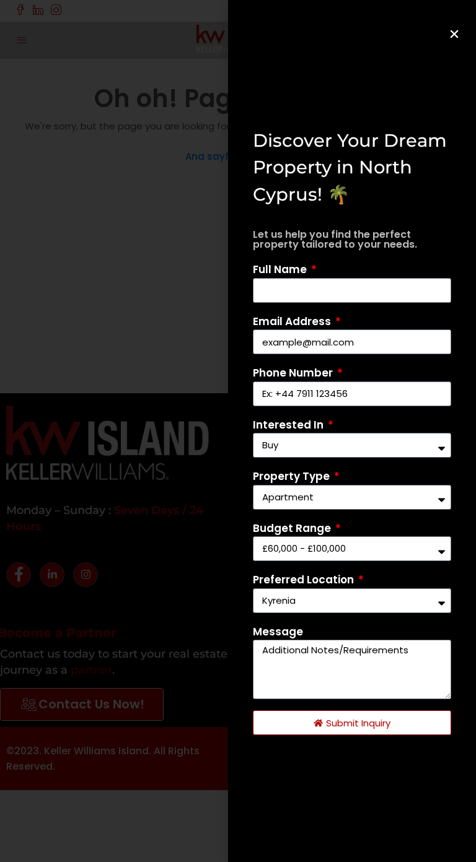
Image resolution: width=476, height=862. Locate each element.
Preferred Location (304, 579)
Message (278, 631)
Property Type (292, 476)
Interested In (289, 424)
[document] (238, 431)
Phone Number (294, 372)
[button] (454, 34)
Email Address (293, 321)
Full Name (281, 269)
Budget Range (293, 528)
